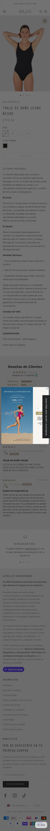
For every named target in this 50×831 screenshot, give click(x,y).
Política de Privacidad (40, 423)
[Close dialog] (47, 388)
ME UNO (41, 413)
